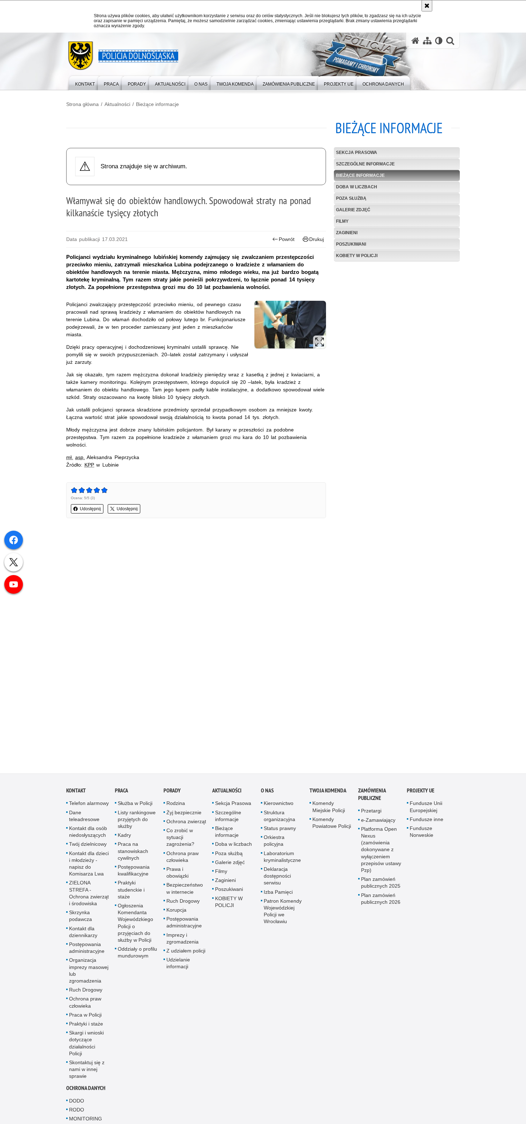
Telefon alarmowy (89, 805)
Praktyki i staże (86, 1026)
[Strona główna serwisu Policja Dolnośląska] (415, 40)
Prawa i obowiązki (177, 874)
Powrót (286, 239)
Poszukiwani (351, 244)
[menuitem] (85, 82)
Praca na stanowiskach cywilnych (133, 853)
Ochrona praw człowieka (85, 1004)
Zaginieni (346, 232)
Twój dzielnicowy (88, 846)
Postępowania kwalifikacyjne (134, 872)
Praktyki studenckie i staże (131, 891)
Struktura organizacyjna (279, 818)
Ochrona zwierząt (186, 823)
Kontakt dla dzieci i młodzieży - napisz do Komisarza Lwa (89, 866)
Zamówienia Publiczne (372, 796)
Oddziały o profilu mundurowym (137, 954)
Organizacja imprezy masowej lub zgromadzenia (88, 972)
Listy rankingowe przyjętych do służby (137, 821)
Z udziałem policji (185, 953)
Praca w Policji (85, 1017)
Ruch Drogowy (85, 992)
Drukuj (316, 239)
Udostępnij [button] (90, 508)
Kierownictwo (278, 805)
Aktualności (117, 104)
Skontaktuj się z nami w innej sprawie (86, 1071)
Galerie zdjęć (353, 209)
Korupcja (176, 912)
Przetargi (371, 813)
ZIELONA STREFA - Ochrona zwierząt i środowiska (89, 895)
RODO (76, 1112)
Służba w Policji (135, 805)
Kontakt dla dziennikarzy (83, 934)
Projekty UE (420, 792)
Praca (121, 792)
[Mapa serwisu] (427, 40)
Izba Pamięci (278, 894)
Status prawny (280, 830)
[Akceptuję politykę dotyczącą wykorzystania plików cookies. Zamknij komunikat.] (427, 5)
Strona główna (82, 104)
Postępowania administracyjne (86, 950)
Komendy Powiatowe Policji (331, 825)
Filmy (342, 221)
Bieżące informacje (157, 104)
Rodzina (175, 805)
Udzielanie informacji (178, 965)
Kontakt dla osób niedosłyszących (88, 834)
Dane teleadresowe (84, 818)
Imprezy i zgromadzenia (182, 940)
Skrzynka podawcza (80, 918)
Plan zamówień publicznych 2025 (380, 884)
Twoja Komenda (328, 792)
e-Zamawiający (378, 822)
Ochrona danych (86, 1090)
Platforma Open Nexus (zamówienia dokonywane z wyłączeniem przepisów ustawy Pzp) (381, 851)
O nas (267, 792)
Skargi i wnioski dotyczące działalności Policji (86, 1045)
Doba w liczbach (356, 186)
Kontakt (76, 792)
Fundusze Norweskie (421, 834)
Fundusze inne (426, 821)
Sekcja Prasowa (356, 152)
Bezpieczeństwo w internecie (184, 890)
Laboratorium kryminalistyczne (282, 859)
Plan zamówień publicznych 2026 (380, 900)
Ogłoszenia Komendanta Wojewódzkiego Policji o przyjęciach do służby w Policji (135, 925)
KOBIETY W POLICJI (357, 255)
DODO (76, 1103)
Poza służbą (351, 198)
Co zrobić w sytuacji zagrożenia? (180, 839)
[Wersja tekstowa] (439, 40)
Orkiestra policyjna (274, 842)
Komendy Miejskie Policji (328, 808)
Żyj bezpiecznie (183, 814)
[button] (450, 40)
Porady (172, 792)
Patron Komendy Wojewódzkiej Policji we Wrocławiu (283, 913)
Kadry (124, 837)
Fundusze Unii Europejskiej (426, 808)
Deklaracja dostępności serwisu (277, 878)
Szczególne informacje (365, 164)
